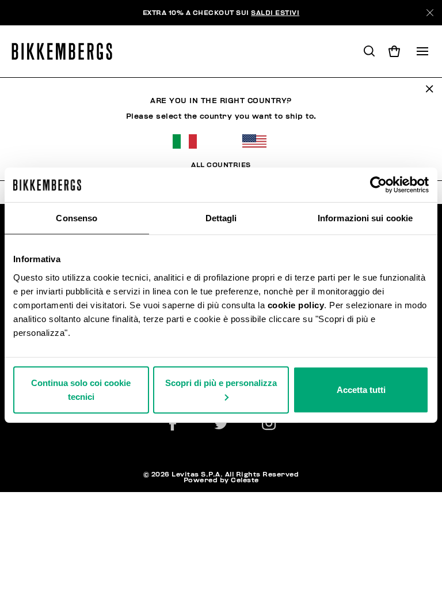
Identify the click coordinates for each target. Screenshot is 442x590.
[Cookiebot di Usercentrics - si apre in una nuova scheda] (378, 185)
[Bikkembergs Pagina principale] (67, 51)
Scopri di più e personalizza (221, 382)
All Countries (221, 164)
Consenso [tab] (76, 218)
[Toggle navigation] (422, 51)
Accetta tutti (361, 389)
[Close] (430, 12)
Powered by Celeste (221, 479)
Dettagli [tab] (221, 218)
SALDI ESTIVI (275, 12)
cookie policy (296, 304)
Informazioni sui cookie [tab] (365, 218)
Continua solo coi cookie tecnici (81, 389)
